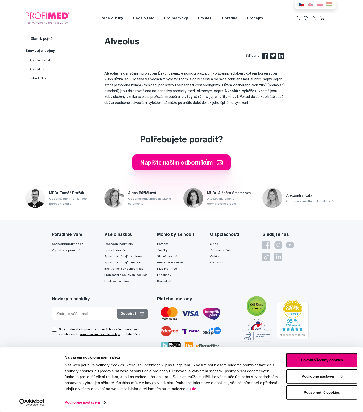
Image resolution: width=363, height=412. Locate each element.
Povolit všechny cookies (322, 360)
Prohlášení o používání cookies (125, 274)
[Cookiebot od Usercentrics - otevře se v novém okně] (32, 402)
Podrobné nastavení (82, 402)
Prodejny (255, 18)
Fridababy (164, 274)
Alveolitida (36, 69)
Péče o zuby (112, 18)
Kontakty (216, 262)
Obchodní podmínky (118, 243)
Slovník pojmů (41, 38)
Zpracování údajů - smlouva (123, 256)
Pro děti (205, 18)
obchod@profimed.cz (67, 243)
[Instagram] (278, 245)
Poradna (229, 18)
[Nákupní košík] (323, 18)
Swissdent (164, 280)
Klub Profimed (167, 268)
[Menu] (333, 18)
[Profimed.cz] (47, 17)
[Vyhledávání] (298, 18)
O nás (214, 243)
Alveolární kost (39, 60)
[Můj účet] (314, 18)
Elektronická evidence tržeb (123, 268)
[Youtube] (290, 245)
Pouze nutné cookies (322, 392)
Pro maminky (176, 18)
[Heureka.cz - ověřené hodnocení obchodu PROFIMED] (293, 319)
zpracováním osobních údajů (100, 334)
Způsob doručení (116, 250)
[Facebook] (266, 245)
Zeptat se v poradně (66, 250)
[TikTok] (266, 257)
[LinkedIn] (278, 257)
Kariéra (215, 256)
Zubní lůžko (37, 78)
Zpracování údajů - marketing (124, 262)
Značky (162, 250)
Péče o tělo (143, 18)
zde (193, 389)
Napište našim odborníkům (176, 162)
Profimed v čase (221, 250)
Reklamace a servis (170, 262)
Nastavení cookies (117, 280)
